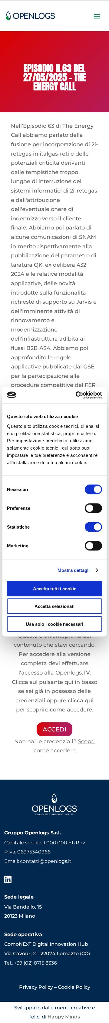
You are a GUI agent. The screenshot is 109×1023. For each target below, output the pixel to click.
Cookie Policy (74, 987)
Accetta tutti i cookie (54, 588)
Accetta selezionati (54, 606)
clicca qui (81, 700)
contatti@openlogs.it (45, 861)
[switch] (93, 508)
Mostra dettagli (74, 570)
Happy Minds (64, 1017)
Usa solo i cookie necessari (54, 623)
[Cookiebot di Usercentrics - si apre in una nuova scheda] (77, 395)
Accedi (54, 729)
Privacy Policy (36, 987)
